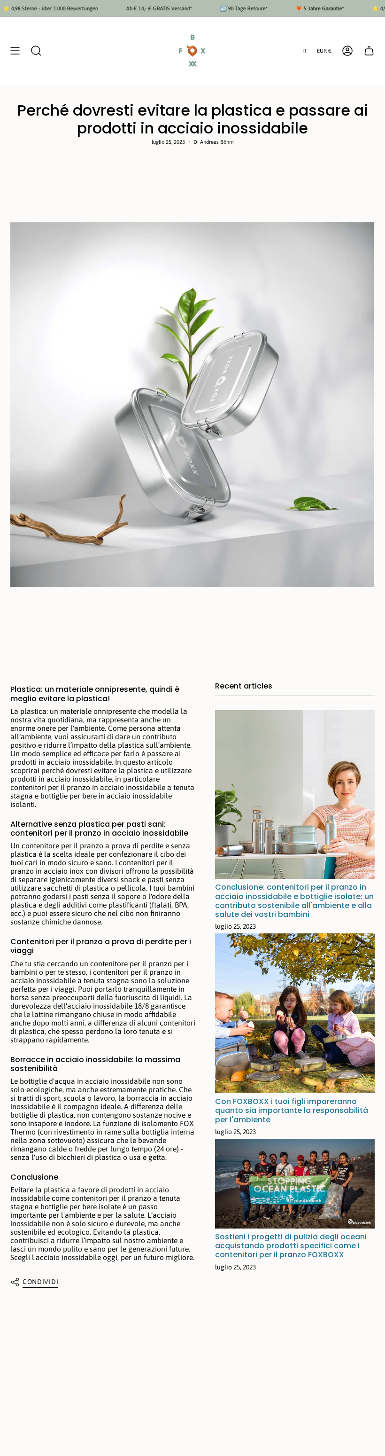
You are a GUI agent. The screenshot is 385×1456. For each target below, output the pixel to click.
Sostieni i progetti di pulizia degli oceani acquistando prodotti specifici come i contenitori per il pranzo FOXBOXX (291, 1245)
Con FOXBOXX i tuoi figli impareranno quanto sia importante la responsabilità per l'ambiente (291, 1110)
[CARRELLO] (369, 51)
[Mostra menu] (15, 51)
